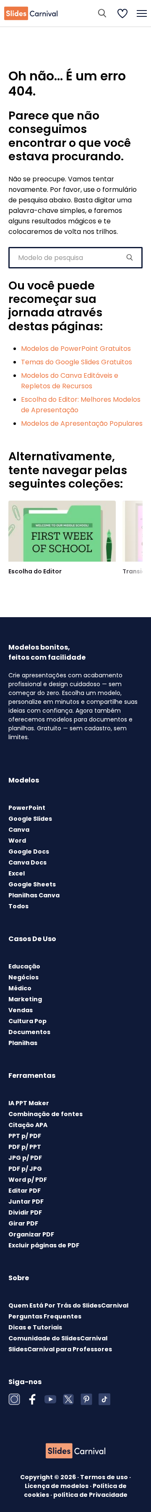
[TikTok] (104, 1399)
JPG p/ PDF (25, 1158)
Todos (18, 906)
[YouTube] (50, 1399)
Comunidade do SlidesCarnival (57, 1338)
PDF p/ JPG (25, 1169)
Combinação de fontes (45, 1114)
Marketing (25, 999)
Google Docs (28, 851)
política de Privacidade (90, 1495)
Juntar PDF (26, 1201)
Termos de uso (104, 1477)
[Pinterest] (86, 1399)
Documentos (29, 1032)
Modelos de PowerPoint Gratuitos (76, 348)
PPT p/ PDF (24, 1136)
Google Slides (30, 818)
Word (17, 840)
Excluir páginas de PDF (43, 1245)
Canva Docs (27, 862)
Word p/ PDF (27, 1179)
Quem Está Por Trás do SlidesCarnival (68, 1305)
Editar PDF (24, 1190)
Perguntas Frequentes (44, 1316)
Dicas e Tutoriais (35, 1327)
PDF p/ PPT (24, 1147)
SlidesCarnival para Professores (60, 1349)
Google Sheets (32, 884)
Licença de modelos (57, 1486)
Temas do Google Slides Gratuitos (76, 362)
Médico (19, 988)
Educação (24, 966)
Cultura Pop (27, 1021)
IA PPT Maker (28, 1103)
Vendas (20, 1010)
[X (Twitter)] (68, 1399)
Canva (18, 829)
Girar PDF (23, 1223)
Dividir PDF (25, 1212)
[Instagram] (14, 1399)
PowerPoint (26, 808)
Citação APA (27, 1125)
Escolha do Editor (35, 571)
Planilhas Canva (34, 895)
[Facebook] (32, 1399)
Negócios (23, 977)
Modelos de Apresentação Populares (82, 423)
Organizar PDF (31, 1234)
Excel (16, 873)
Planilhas (22, 1043)
